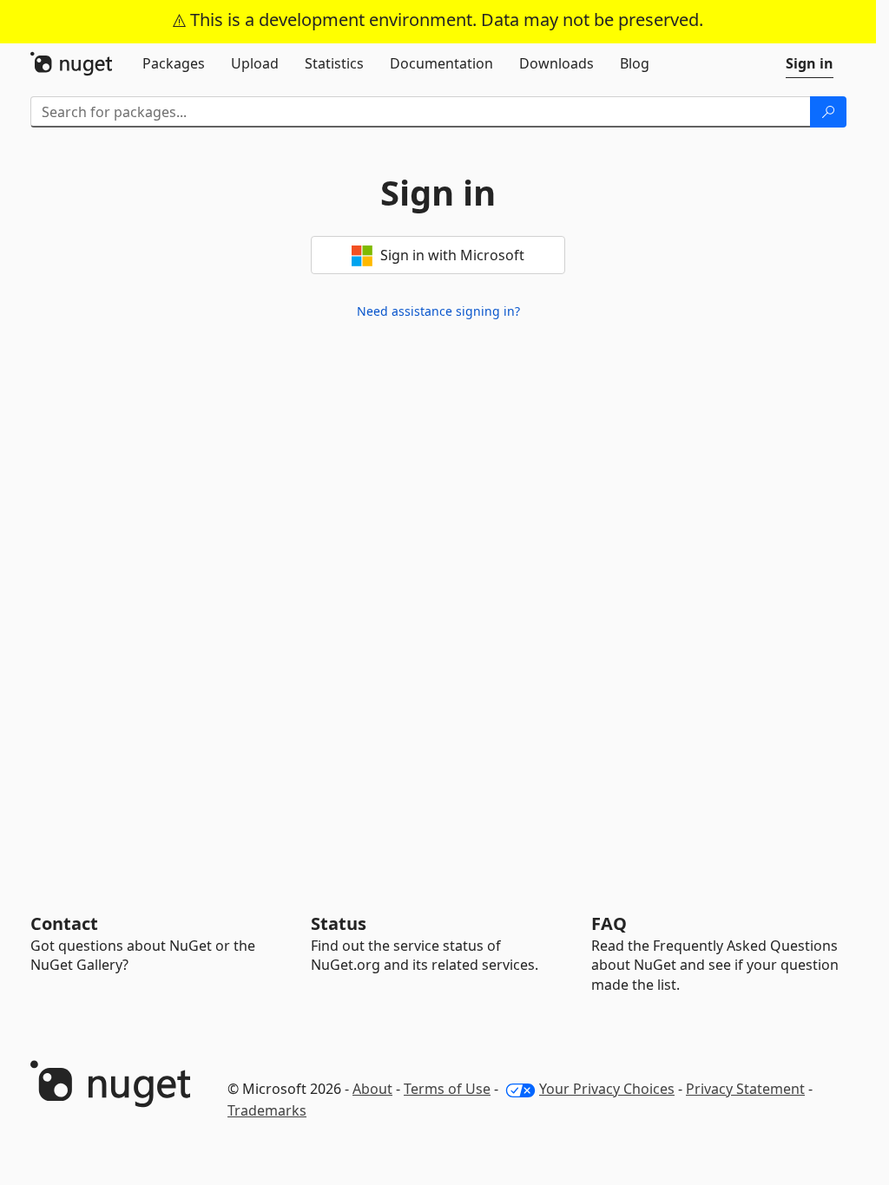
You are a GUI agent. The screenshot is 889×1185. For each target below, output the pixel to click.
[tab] (173, 63)
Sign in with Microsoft (450, 255)
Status (338, 923)
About (372, 1088)
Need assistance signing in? (438, 311)
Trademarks (266, 1110)
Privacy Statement (745, 1088)
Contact (64, 923)
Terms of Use (447, 1088)
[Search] (828, 112)
